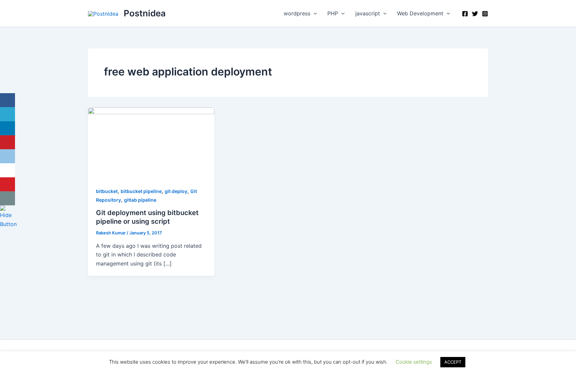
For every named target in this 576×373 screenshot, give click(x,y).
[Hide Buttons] (8, 216)
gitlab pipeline (140, 200)
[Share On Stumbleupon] (7, 170)
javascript (367, 13)
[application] (313, 13)
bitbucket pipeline (141, 191)
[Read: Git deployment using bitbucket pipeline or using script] (151, 142)
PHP (332, 13)
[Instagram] (485, 14)
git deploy (176, 191)
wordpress (297, 13)
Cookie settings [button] (414, 362)
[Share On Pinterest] (7, 142)
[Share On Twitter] (7, 114)
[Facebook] (465, 14)
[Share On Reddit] (7, 156)
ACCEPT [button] (452, 362)
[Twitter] (475, 14)
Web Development (420, 13)
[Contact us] (7, 198)
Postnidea (145, 13)
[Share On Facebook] (7, 100)
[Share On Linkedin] (7, 128)
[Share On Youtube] (7, 184)
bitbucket (107, 191)
